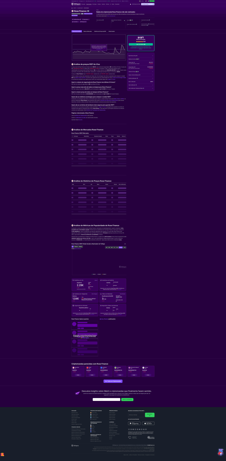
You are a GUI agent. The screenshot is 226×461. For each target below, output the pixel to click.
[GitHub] (146, 429)
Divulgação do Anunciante (149, 454)
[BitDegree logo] (75, 445)
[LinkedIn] (137, 429)
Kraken (80, 77)
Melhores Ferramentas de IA (77, 435)
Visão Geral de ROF (76, 31)
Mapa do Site (126, 454)
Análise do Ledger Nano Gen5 (95, 441)
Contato (110, 438)
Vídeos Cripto (74, 420)
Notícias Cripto (74, 419)
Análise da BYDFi (112, 417)
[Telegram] (131, 429)
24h (130, 20)
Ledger (109, 79)
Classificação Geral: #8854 (76, 13)
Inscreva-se (150, 415)
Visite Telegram (94, 293)
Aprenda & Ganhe (75, 412)
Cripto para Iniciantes (75, 414)
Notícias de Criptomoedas (81, 115)
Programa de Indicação (113, 430)
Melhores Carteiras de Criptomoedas (78, 432)
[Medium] (139, 429)
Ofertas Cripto (74, 422)
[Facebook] (135, 429)
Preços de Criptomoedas (76, 437)
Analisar (78, 374)
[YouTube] (133, 429)
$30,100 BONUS (140, 44)
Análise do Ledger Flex (94, 437)
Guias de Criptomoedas (76, 417)
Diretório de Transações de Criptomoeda (95, 110)
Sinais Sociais (112, 31)
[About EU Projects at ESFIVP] (132, 437)
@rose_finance (77, 248)
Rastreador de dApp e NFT (76, 438)
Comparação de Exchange (76, 430)
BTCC (84, 77)
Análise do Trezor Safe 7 (94, 439)
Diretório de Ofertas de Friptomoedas (109, 100)
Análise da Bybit (112, 412)
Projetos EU (111, 428)
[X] (129, 429)
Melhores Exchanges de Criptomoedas (78, 428)
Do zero (80, 119)
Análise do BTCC (112, 415)
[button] (125, 1)
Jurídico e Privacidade (133, 454)
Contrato (110, 437)
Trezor (113, 79)
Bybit (77, 77)
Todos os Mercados (87, 31)
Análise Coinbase (112, 419)
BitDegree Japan (112, 435)
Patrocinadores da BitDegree (114, 433)
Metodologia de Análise (113, 427)
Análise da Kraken (112, 414)
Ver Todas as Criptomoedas (113, 381)
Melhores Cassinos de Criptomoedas (78, 433)
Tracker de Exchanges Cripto (119, 77)
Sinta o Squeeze (127, 399)
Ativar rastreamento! (111, 15)
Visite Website (122, 293)
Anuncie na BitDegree (113, 432)
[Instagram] (142, 429)
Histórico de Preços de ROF (100, 31)
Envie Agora (119, 289)
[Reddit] (144, 429)
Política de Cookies (141, 454)
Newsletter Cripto (75, 415)
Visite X (96, 280)
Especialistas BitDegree (113, 425)
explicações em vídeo (81, 117)
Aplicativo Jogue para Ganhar (77, 424)
